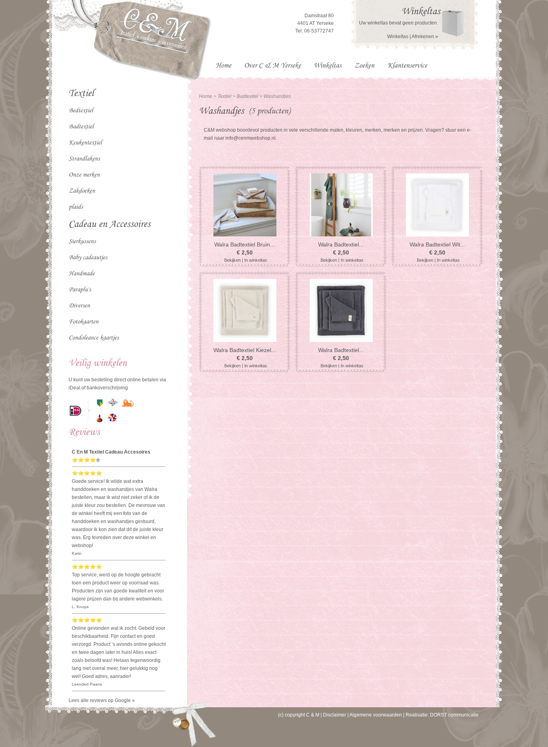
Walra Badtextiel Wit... (437, 244)
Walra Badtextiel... (341, 244)
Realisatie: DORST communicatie (442, 715)
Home (205, 96)
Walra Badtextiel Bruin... (244, 244)
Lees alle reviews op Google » (102, 700)
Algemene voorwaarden (375, 715)
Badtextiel (248, 96)
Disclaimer (334, 715)
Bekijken (232, 260)
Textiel (224, 96)
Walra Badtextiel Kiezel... (244, 350)
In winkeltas (255, 260)
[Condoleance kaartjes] (119, 337)
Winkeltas (397, 36)
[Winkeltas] (421, 10)
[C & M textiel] (163, 79)
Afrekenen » (425, 36)
